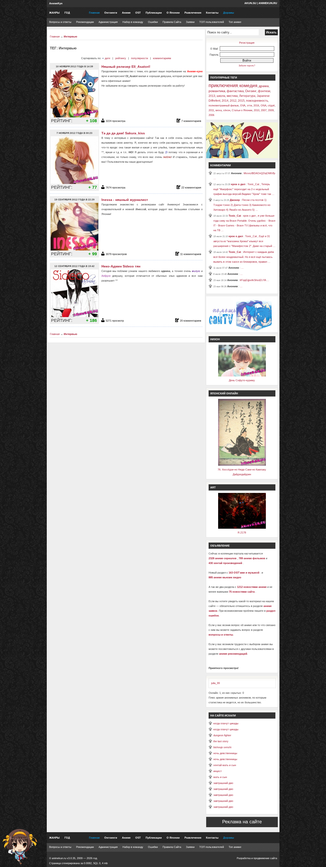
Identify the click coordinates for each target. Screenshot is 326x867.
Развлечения (192, 12)
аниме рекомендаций (233, 653)
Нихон (215, 339)
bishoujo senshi (222, 747)
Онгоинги (110, 12)
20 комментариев (190, 320)
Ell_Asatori (132, 76)
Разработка (244, 858)
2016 (256, 105)
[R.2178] (242, 527)
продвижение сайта (265, 858)
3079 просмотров (116, 254)
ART (213, 487)
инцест (217, 771)
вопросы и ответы (221, 634)
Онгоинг (251, 91)
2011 (211, 110)
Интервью (70, 36)
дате (107, 58)
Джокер (235, 199)
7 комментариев (191, 121)
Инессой (141, 209)
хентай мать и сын (224, 765)
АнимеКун (56, 3)
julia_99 (215, 683)
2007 (264, 110)
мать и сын (220, 777)
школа (221, 96)
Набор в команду (132, 22)
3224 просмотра (115, 121)
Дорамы (228, 12)
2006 (211, 115)
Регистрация (246, 42)
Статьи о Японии (242, 110)
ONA (263, 105)
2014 (225, 100)
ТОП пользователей (211, 22)
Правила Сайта (172, 22)
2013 (212, 96)
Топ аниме (235, 22)
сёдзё (271, 105)
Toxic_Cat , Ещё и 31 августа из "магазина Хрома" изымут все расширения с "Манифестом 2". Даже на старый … (244, 241)
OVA (242, 105)
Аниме (126, 12)
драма (264, 86)
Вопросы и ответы (60, 22)
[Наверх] (19, 847)
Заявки (190, 22)
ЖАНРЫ (54, 12)
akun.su (250, 3)
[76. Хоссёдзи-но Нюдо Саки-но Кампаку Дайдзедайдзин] (242, 464)
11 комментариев (190, 254)
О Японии (173, 12)
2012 (233, 100)
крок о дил (238, 184)
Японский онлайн (224, 393)
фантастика (235, 91)
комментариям (162, 58)
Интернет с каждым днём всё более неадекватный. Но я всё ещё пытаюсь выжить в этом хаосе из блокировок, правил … (243, 257)
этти (249, 105)
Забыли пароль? (247, 65)
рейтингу (120, 58)
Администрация (108, 22)
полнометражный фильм (224, 105)
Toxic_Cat (235, 215)
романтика (217, 91)
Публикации (154, 12)
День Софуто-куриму (242, 380)
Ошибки (153, 22)
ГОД (67, 12)
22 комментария (191, 187)
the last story (220, 741)
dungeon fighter (222, 735)
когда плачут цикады (225, 723)
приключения (223, 85)
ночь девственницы (225, 753)
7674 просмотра (115, 187)
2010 (256, 110)
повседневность (257, 100)
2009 (271, 110)
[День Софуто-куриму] (242, 375)
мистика (232, 96)
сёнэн (226, 110)
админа (165, 271)
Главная (94, 12)
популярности (139, 58)
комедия (248, 85)
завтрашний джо (223, 783)
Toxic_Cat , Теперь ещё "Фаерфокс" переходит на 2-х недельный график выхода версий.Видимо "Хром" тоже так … (243, 189)
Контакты (212, 12)
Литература (247, 96)
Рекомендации (85, 22)
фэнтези (264, 91)
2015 (241, 100)
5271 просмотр (115, 320)
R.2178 (242, 532)
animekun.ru (267, 3)
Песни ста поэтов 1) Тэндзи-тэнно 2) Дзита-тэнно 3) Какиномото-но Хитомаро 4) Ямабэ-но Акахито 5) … (241, 204)
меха (219, 110)
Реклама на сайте (242, 821)
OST (138, 12)
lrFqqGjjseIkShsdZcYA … (254, 280)
